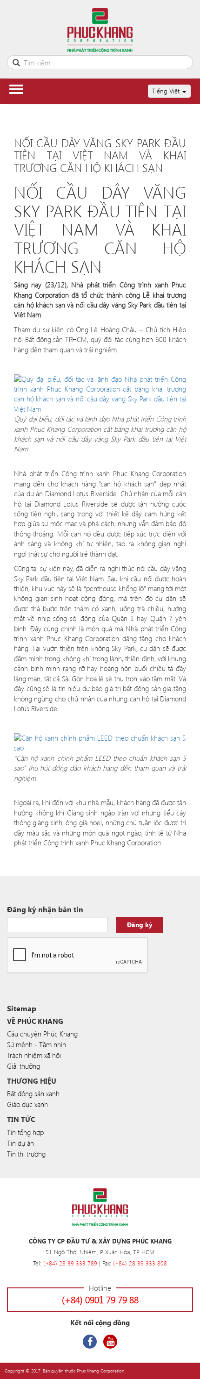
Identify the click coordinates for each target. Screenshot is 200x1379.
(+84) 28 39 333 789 (70, 1263)
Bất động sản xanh (33, 1093)
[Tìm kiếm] (16, 61)
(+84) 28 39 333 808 (140, 1263)
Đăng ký (140, 924)
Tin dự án (20, 1143)
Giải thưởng (23, 1066)
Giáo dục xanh (27, 1104)
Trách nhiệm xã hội (34, 1055)
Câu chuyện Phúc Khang (42, 1033)
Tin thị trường (26, 1153)
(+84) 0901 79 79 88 (100, 1299)
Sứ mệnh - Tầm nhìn (36, 1044)
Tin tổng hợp (25, 1132)
